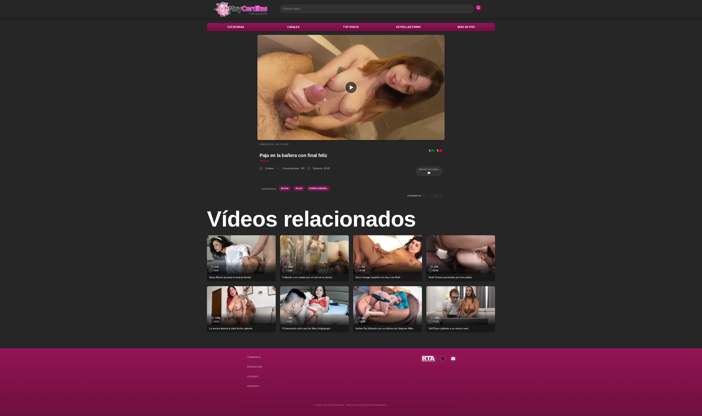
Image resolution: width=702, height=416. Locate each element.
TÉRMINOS (254, 357)
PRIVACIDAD (254, 367)
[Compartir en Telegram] (436, 195)
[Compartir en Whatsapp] (432, 195)
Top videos (351, 27)
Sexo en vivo (466, 27)
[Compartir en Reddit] (440, 195)
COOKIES (252, 376)
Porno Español (318, 188)
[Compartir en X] (428, 195)
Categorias (235, 27)
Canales (293, 27)
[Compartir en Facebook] (424, 195)
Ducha (285, 188)
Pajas (299, 188)
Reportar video (429, 169)
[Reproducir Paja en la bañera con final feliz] (351, 87)
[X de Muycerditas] (443, 359)
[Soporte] (453, 359)
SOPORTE (253, 386)
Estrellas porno (408, 27)
